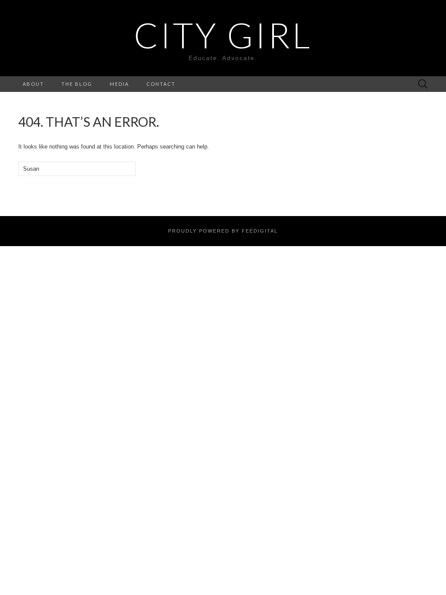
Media (119, 84)
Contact (161, 84)
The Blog (76, 84)
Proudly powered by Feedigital (223, 230)
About (33, 84)
